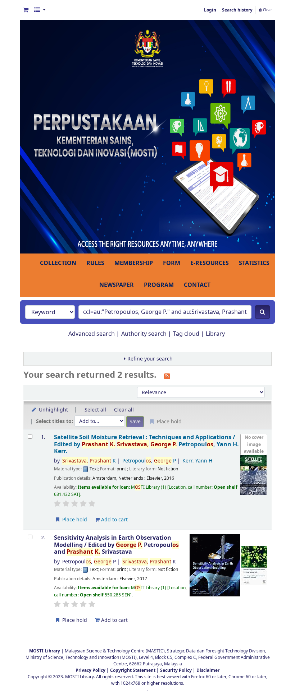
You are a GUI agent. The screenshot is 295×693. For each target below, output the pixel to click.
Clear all (124, 410)
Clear (267, 10)
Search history (237, 10)
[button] (25, 10)
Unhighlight (52, 410)
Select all (95, 410)
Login (210, 10)
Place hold (74, 520)
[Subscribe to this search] (167, 375)
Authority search (144, 334)
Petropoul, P (149, 461)
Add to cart (114, 520)
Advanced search (91, 334)
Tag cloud (186, 334)
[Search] (262, 312)
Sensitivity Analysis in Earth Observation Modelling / (116, 544)
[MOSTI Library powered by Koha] (147, 136)
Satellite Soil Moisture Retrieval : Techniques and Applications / (146, 444)
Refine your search (150, 359)
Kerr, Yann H (197, 461)
